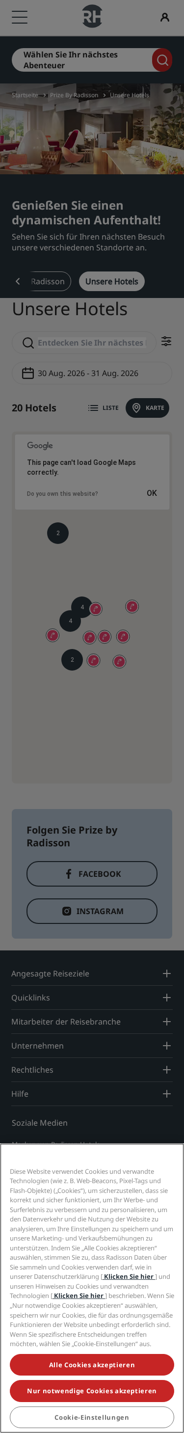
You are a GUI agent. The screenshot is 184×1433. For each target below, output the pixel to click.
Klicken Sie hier (129, 1276)
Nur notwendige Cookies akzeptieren (92, 1390)
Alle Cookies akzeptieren (92, 1364)
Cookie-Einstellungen (91, 1417)
